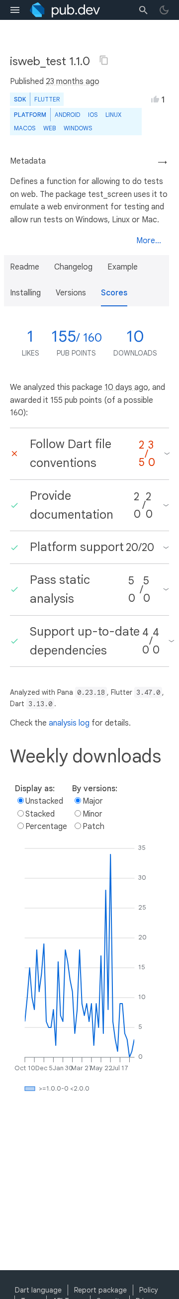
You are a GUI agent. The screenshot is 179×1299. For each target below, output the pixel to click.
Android (67, 114)
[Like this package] (155, 99)
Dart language (38, 1290)
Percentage (46, 827)
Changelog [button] (73, 267)
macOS (24, 128)
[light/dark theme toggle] (164, 10)
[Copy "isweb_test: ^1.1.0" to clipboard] (104, 60)
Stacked (40, 814)
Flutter (47, 99)
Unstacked (44, 801)
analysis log (69, 723)
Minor (92, 814)
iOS (92, 114)
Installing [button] (25, 293)
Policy (148, 1290)
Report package (100, 1290)
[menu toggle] (15, 10)
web (49, 128)
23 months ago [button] (72, 82)
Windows (78, 128)
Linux (113, 114)
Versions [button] (71, 293)
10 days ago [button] (126, 387)
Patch (93, 827)
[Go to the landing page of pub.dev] (65, 9)
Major (93, 801)
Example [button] (122, 267)
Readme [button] (24, 267)
